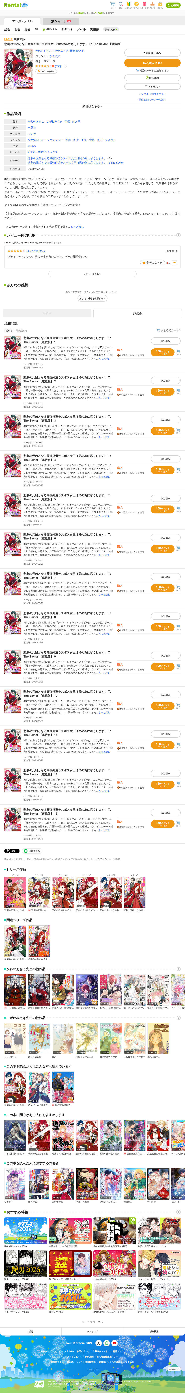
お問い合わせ (83, 1351)
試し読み (166, 341)
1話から (8, 330)
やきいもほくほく (108, 1201)
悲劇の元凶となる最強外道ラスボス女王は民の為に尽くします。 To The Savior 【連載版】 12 (67, 772)
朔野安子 (8, 1201)
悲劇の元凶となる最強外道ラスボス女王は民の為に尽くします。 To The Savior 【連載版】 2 (67, 379)
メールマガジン (136, 1351)
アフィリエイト (74, 1356)
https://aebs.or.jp (54, 1386)
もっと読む (77, 226)
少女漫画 (55, 56)
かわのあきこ (43, 50)
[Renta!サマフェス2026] (24, 5)
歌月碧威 (32, 1201)
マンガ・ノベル (22, 21)
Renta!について (49, 1351)
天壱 (72, 50)
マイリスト (154, 86)
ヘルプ (63, 1351)
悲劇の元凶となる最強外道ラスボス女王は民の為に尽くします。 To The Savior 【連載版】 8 (67, 615)
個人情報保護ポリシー (107, 1356)
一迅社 (32, 127)
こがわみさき (61, 50)
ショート (62, 21)
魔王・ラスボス (106, 140)
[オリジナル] (50, 29)
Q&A (71, 1351)
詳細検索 (154, 1331)
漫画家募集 (90, 1362)
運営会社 (129, 1362)
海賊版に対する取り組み (110, 1362)
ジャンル (110, 29)
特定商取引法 (57, 1362)
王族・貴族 (88, 140)
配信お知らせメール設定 (152, 99)
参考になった (154, 262)
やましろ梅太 (82, 1201)
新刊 (31, 1331)
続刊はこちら (91, 106)
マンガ (32, 133)
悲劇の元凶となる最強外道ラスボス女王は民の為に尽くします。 (67, 158)
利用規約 (89, 1356)
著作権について (74, 1362)
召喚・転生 (72, 140)
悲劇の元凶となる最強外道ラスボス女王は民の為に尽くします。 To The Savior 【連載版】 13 (67, 811)
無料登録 (175, 5)
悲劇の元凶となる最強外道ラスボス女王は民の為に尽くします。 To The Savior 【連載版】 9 (67, 654)
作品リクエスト (100, 1351)
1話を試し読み (152, 53)
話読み (32, 146)
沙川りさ (151, 1201)
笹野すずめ (57, 1201)
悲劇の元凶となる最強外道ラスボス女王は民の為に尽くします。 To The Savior (76, 162)
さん (36, 251)
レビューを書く (48, 71)
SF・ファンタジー (52, 140)
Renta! (7, 859)
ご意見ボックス (118, 1351)
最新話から (21, 330)
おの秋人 (128, 1201)
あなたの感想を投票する (91, 298)
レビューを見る (91, 274)
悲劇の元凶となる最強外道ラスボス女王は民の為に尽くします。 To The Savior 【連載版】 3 (67, 418)
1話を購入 (152, 63)
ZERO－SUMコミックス (43, 152)
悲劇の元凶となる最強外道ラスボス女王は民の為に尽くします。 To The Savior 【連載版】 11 (67, 733)
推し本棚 (154, 78)
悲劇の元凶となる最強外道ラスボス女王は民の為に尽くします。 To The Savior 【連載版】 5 (67, 497)
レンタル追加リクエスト (152, 94)
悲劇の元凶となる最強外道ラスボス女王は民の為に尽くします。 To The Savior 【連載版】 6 (67, 536)
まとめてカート (170, 330)
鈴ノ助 (80, 50)
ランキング (92, 1331)
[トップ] (12, 5)
